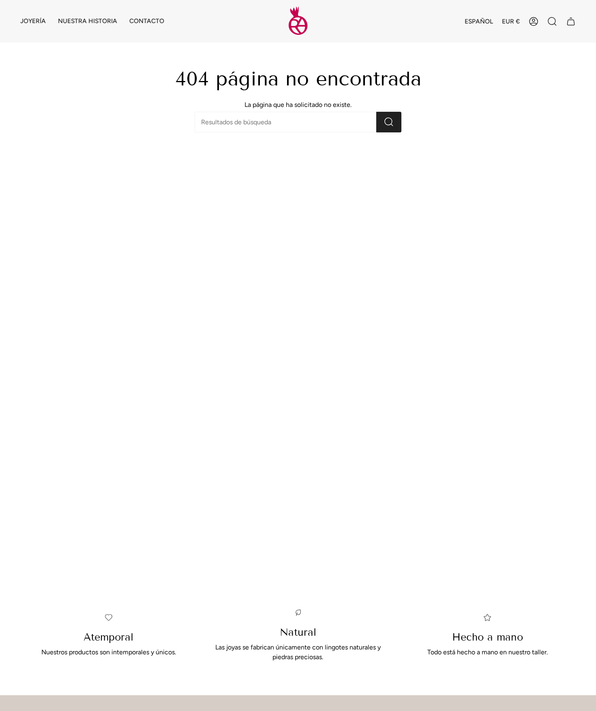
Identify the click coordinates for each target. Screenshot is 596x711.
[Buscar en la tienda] (388, 122)
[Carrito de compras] (571, 21)
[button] (33, 21)
